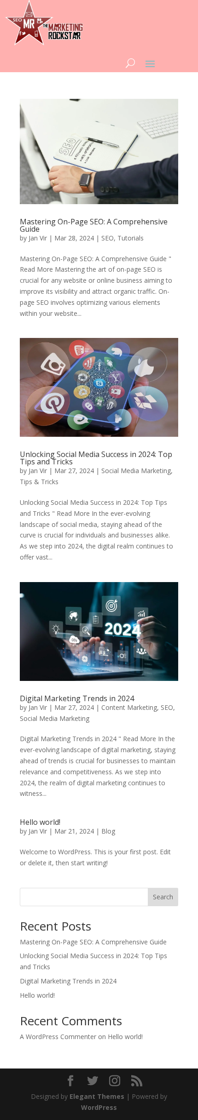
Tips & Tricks (39, 481)
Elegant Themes (97, 1096)
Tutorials (130, 238)
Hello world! (40, 822)
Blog (108, 831)
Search (163, 896)
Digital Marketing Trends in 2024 (77, 698)
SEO (107, 238)
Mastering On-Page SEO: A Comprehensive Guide (94, 225)
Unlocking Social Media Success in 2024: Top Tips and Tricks (96, 458)
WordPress (99, 1107)
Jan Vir (38, 238)
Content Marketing (129, 707)
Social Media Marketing (136, 470)
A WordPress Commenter (58, 1036)
